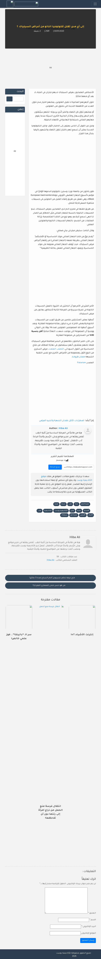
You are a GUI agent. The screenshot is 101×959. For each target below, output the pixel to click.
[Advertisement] (50, 68)
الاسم (93, 920)
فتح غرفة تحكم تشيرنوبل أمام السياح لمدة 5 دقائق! (52, 578)
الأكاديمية (47, 511)
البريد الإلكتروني (89, 927)
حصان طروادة (78, 357)
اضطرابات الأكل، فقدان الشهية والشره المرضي (61, 421)
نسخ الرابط (54, 466)
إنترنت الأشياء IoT (82, 634)
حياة (76, 504)
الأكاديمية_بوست (61, 511)
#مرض (82, 515)
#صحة (86, 511)
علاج (72, 511)
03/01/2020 (59, 31)
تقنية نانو (73, 515)
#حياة (91, 515)
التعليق (92, 913)
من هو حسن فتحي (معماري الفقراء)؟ (49, 586)
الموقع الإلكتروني (88, 933)
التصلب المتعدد (56, 349)
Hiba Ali (63, 428)
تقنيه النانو (85, 504)
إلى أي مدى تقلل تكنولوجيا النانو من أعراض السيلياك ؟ (50, 26)
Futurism (81, 363)
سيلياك (64, 515)
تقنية (56, 504)
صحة (63, 504)
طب (70, 504)
